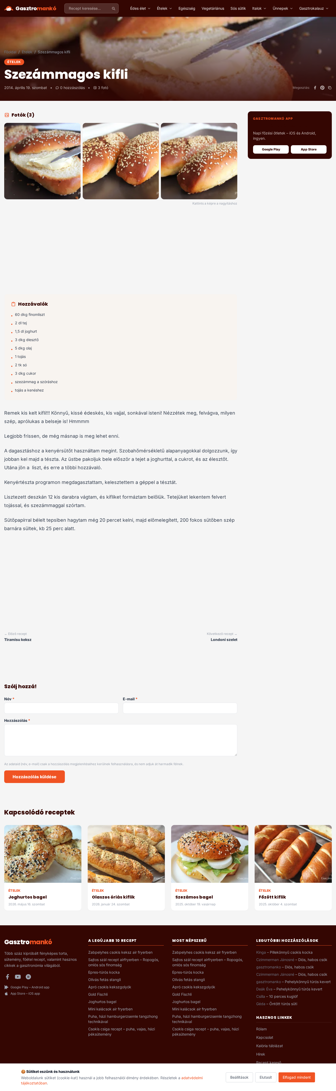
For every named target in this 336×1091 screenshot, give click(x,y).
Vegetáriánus (213, 8)
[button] (42, 161)
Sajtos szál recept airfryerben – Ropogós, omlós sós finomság (123, 962)
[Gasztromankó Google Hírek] (28, 977)
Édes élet (138, 8)
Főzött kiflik (272, 897)
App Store (309, 149)
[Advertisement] (120, 251)
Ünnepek (280, 8)
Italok (257, 8)
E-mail (130, 699)
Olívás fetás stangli (104, 979)
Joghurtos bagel (27, 897)
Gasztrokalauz (311, 8)
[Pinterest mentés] (322, 88)
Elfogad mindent (297, 1077)
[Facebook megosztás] (315, 88)
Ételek (162, 8)
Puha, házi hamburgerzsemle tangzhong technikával (123, 1019)
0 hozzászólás (72, 87)
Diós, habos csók (312, 959)
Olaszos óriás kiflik (113, 897)
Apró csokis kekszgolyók (109, 987)
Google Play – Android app (29, 987)
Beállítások (239, 1077)
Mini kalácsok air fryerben (110, 1009)
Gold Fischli (98, 994)
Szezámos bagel (194, 897)
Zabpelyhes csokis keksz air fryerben (120, 952)
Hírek (260, 1054)
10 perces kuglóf (283, 996)
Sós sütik (238, 8)
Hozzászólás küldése (34, 776)
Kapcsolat (264, 1037)
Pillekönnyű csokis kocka (291, 952)
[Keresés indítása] (113, 8)
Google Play (271, 149)
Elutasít (266, 1077)
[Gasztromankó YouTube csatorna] (18, 977)
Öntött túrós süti (283, 1003)
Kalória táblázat (269, 1045)
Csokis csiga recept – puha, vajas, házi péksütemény (121, 1031)
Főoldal (10, 52)
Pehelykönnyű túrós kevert (308, 981)
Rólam (261, 1029)
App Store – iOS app (25, 993)
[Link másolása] (330, 88)
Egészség (186, 8)
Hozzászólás (17, 720)
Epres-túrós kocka (104, 972)
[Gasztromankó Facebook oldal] (7, 977)
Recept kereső (268, 1062)
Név (9, 699)
